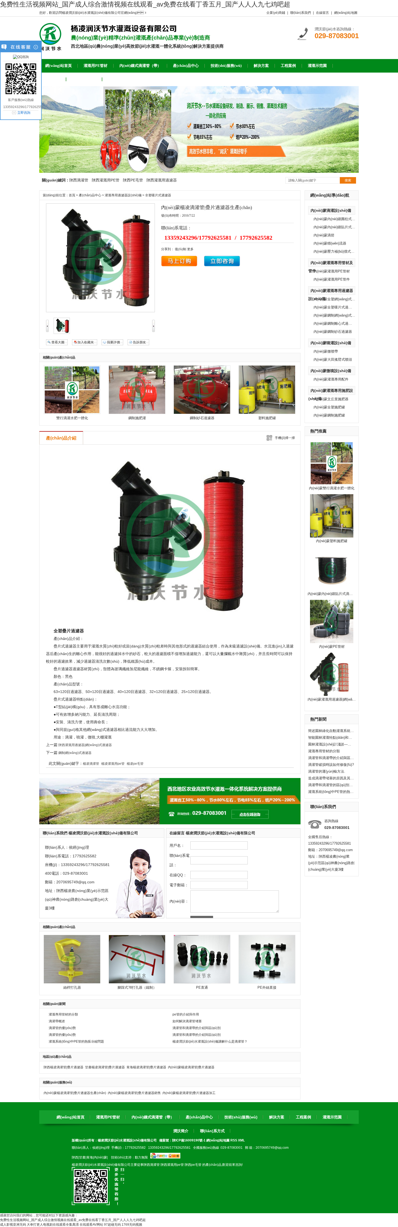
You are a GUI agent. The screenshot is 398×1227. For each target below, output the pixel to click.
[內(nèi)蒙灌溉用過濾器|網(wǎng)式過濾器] (331, 695)
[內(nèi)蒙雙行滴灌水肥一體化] (331, 484)
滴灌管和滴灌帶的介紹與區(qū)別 (331, 758)
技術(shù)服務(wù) (240, 1117)
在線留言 (322, 13)
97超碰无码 (112, 1224)
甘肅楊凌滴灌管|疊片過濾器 (105, 1067)
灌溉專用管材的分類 (324, 751)
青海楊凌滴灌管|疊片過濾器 (146, 1067)
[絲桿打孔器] (72, 982)
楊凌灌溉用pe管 (113, 764)
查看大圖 (57, 342)
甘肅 (82, 1157)
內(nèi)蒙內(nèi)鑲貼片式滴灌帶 (338, 227)
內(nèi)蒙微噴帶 (326, 351)
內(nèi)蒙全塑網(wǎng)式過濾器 (338, 299)
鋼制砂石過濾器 (202, 418)
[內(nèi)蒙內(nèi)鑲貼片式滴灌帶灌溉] (331, 589)
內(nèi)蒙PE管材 (332, 647)
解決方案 (276, 1117)
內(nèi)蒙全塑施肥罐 (329, 407)
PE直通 (202, 987)
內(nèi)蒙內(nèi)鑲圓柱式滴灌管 (338, 219)
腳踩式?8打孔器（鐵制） (137, 987)
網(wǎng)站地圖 (345, 13)
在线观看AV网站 (91, 1224)
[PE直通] (202, 982)
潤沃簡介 (180, 1131)
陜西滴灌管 (78, 180)
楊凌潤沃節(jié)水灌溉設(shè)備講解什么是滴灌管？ (209, 1041)
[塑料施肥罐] (267, 413)
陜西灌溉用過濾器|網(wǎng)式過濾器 (85, 745)
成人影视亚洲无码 (13, 1224)
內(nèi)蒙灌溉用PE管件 (332, 279)
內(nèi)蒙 (100, 1157)
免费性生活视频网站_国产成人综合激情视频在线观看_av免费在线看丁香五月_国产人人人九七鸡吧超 (145, 4)
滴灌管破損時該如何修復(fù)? (331, 765)
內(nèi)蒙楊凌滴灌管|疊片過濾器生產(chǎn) (75, 1093)
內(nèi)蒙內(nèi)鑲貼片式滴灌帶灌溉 (335, 594)
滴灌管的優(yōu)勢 (62, 1028)
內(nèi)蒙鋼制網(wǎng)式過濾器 (338, 315)
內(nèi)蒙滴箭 (324, 235)
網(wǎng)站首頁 (70, 1117)
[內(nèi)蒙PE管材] (331, 642)
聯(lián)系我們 (300, 13)
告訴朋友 (139, 342)
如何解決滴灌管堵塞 (187, 1021)
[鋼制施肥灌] (137, 413)
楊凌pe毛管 (135, 764)
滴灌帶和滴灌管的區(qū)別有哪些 (331, 785)
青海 (89, 1157)
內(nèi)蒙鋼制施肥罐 (329, 415)
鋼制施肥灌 (137, 418)
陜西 (75, 1157)
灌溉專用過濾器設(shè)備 (123, 195)
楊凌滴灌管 (91, 764)
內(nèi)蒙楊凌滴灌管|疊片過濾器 (191, 1067)
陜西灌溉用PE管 (105, 180)
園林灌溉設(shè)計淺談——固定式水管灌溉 (331, 744)
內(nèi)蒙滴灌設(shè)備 (331, 210)
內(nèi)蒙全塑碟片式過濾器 (334, 307)
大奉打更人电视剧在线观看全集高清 (53, 1224)
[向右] (153, 331)
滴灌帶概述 (57, 1021)
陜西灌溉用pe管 (172, 1165)
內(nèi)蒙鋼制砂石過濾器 (333, 332)
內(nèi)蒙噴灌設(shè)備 (331, 343)
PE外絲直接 (266, 987)
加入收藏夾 (85, 342)
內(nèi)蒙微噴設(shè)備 (331, 371)
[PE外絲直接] (267, 982)
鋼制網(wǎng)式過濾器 (75, 753)
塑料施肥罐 (267, 418)
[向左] (47, 331)
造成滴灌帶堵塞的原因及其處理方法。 (331, 778)
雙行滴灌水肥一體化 (72, 418)
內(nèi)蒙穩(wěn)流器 (330, 243)
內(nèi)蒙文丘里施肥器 (331, 399)
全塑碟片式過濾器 (158, 195)
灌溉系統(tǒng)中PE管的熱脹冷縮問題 (331, 792)
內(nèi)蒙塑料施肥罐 (331, 541)
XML (241, 1140)
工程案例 (303, 1117)
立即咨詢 (23, 113)
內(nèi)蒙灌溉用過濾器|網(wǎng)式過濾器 (339, 699)
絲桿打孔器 (72, 987)
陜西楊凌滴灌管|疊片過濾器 (63, 1067)
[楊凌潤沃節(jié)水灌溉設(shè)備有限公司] (50, 48)
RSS (234, 1140)
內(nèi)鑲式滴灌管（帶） (153, 1117)
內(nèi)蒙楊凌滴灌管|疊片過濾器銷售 (134, 1093)
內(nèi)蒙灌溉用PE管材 (332, 271)
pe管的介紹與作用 (185, 1014)
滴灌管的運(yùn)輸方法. (326, 771)
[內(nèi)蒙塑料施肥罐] (331, 536)
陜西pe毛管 (193, 1165)
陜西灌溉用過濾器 (161, 180)
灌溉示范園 (332, 1117)
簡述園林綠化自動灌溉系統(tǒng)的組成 (331, 731)
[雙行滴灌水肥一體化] (72, 413)
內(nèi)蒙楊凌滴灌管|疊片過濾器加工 (189, 1093)
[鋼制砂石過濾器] (202, 413)
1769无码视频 (132, 1224)
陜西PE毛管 (133, 180)
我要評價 (113, 342)
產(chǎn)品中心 (90, 195)
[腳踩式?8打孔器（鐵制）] (137, 982)
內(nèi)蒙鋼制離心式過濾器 (334, 323)
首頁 (72, 195)
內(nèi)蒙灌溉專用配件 (331, 379)
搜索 (348, 180)
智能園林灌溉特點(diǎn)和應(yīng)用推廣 (331, 737)
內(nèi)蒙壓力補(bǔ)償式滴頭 (336, 251)
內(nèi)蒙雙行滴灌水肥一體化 (331, 488)
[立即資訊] (179, 265)
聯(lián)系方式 (212, 1131)
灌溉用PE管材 (108, 1117)
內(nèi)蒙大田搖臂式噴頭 (333, 359)
